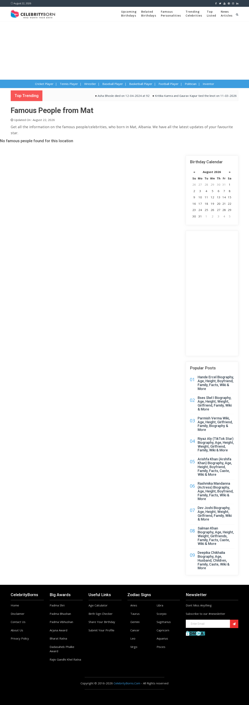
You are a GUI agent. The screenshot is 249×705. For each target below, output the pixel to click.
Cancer (134, 630)
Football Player (169, 84)
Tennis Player (69, 84)
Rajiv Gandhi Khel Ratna (65, 659)
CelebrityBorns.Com (127, 683)
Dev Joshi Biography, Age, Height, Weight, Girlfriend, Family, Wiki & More (215, 513)
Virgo (133, 647)
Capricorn (163, 630)
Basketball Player (140, 84)
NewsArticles (226, 13)
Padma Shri (57, 605)
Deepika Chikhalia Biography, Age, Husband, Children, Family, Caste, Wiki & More (214, 560)
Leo (132, 638)
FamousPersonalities (171, 13)
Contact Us (18, 622)
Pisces (161, 647)
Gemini (134, 622)
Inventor (208, 84)
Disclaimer (18, 614)
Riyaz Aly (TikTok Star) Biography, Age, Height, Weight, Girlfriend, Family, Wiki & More (216, 444)
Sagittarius (164, 622)
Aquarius (162, 638)
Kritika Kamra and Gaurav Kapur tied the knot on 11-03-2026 (188, 96)
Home (15, 605)
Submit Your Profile (101, 630)
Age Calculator (98, 605)
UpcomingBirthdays (129, 13)
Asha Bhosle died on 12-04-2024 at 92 (116, 96)
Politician (190, 84)
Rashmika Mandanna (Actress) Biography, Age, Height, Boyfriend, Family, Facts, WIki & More (215, 491)
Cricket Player (44, 84)
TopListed (211, 13)
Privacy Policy (20, 638)
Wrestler (90, 84)
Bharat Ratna (58, 638)
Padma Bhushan (60, 614)
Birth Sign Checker (101, 614)
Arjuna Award (58, 630)
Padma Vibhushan (61, 622)
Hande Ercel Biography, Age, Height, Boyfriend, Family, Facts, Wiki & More (216, 383)
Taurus (135, 614)
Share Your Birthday (102, 622)
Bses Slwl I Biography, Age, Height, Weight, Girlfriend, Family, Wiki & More (215, 403)
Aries (133, 605)
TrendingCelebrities (194, 13)
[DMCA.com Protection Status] (195, 633)
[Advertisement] (124, 50)
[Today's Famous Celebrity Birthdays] (33, 13)
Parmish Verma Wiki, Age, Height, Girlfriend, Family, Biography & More (215, 424)
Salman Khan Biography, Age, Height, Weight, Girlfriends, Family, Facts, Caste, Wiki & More (216, 536)
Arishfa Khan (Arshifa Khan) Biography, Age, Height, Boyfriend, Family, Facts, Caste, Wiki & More (215, 466)
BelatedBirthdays (148, 13)
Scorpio (162, 614)
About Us (17, 630)
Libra (160, 605)
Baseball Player (112, 84)
